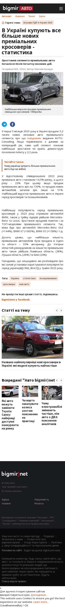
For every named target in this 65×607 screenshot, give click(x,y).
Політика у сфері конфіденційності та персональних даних (32, 544)
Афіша (5, 499)
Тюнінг (31, 16)
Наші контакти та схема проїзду (21, 536)
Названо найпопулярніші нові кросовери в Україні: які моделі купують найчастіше (31, 363)
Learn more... (41, 602)
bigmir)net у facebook (16, 299)
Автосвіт (7, 16)
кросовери (9, 284)
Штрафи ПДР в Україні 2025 (37, 22)
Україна (15, 278)
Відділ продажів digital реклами (42, 550)
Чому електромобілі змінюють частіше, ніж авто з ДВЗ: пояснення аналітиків (52, 413)
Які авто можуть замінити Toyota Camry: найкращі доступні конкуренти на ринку (10, 414)
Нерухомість (41, 499)
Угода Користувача (35, 542)
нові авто (24, 284)
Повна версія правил (14, 581)
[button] (57, 310)
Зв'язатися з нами (12, 539)
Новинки (20, 16)
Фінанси (39, 503)
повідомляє (34, 138)
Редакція (49, 536)
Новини (6, 503)
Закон (42, 16)
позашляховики (48, 278)
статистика (29, 278)
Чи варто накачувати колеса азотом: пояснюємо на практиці (30, 410)
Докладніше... (39, 594)
